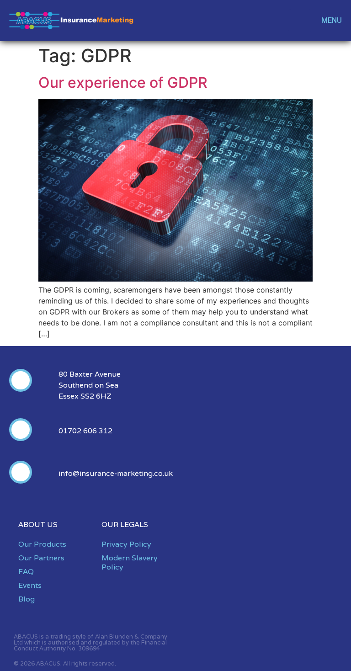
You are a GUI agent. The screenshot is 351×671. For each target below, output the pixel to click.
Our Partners (41, 558)
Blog (26, 599)
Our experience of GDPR (122, 82)
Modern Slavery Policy (129, 562)
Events (30, 585)
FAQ (26, 571)
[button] (326, 21)
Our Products (42, 544)
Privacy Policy (126, 544)
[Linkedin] (299, 20)
